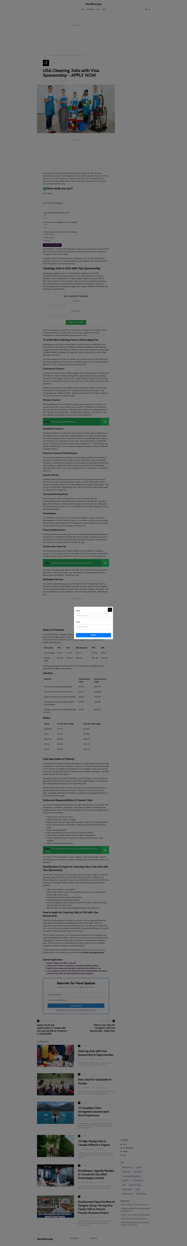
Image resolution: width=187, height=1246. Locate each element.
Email (78, 622)
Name (78, 611)
